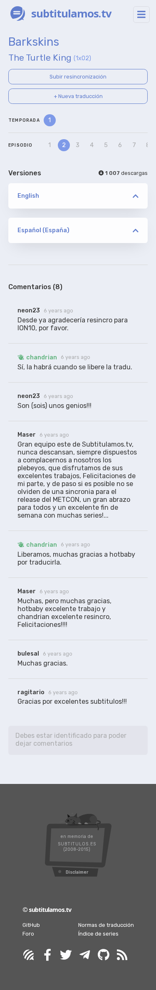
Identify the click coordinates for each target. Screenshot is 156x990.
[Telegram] (85, 955)
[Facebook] (47, 955)
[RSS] (122, 955)
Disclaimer (77, 872)
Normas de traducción (106, 925)
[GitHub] (103, 955)
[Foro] (28, 955)
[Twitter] (66, 955)
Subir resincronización (78, 77)
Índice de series (98, 934)
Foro (28, 934)
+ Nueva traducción (78, 96)
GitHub (31, 925)
